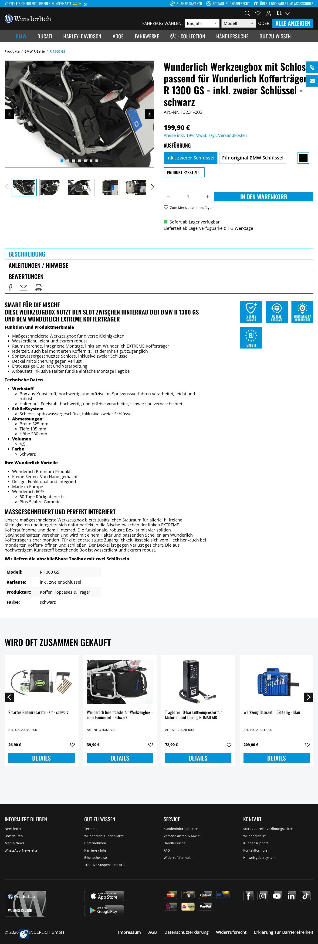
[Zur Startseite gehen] (28, 18)
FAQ (167, 850)
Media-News (14, 843)
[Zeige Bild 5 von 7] (85, 160)
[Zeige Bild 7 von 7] (96, 160)
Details (41, 757)
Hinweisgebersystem (259, 857)
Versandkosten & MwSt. (182, 836)
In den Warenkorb (263, 196)
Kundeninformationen (181, 828)
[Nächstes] (149, 114)
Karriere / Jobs (95, 850)
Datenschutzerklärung (186, 932)
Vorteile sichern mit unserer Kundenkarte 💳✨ (43, 3)
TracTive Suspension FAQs (104, 865)
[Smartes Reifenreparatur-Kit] (41, 682)
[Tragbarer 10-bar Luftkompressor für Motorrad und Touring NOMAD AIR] (198, 682)
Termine (90, 828)
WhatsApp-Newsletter (22, 850)
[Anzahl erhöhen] (208, 196)
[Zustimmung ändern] (24, 934)
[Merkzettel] (258, 12)
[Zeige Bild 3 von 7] (73, 160)
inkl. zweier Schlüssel (190, 158)
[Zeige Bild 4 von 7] (79, 160)
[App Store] (104, 896)
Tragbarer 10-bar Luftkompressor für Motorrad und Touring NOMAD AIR (193, 715)
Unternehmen (95, 843)
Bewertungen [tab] (26, 276)
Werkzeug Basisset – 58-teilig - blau (272, 712)
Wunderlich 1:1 (255, 836)
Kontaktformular (256, 850)
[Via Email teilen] (23, 287)
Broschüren (14, 836)
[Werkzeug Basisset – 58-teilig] (277, 682)
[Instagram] (262, 896)
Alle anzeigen (292, 23)
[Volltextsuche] (247, 12)
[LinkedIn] (291, 896)
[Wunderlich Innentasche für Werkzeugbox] (120, 682)
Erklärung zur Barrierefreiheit (283, 932)
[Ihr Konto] (268, 12)
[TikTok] (305, 896)
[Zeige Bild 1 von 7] (62, 160)
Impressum (129, 932)
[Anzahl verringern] (168, 196)
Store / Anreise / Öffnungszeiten (268, 828)
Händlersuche (175, 843)
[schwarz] (303, 158)
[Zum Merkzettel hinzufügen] (72, 745)
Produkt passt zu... (184, 172)
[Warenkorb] (310, 12)
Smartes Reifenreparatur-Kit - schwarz (38, 712)
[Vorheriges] (9, 114)
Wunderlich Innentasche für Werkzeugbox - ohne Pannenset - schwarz (120, 715)
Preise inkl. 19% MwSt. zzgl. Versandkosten (205, 135)
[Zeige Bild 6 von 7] (91, 160)
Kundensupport (255, 843)
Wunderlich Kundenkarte (104, 836)
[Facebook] (248, 896)
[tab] (159, 253)
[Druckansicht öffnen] (38, 287)
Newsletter (13, 828)
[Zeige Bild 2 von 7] (67, 160)
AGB (152, 932)
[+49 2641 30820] (312, 67)
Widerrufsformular (178, 857)
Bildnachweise (95, 857)
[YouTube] (277, 896)
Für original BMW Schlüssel (253, 158)
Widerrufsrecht (231, 932)
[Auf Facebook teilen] (10, 287)
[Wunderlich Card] (25, 904)
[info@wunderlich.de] (312, 81)
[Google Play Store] (104, 910)
